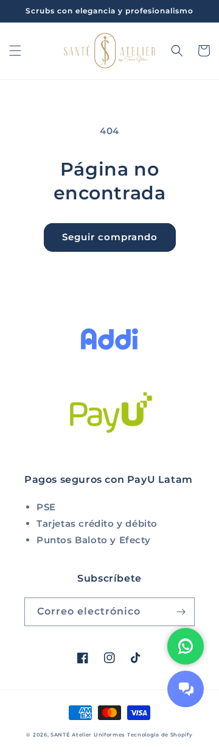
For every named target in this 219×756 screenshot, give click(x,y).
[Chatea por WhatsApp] (185, 646)
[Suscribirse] (180, 611)
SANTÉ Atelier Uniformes (87, 735)
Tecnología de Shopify (160, 735)
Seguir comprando (110, 237)
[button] (15, 50)
